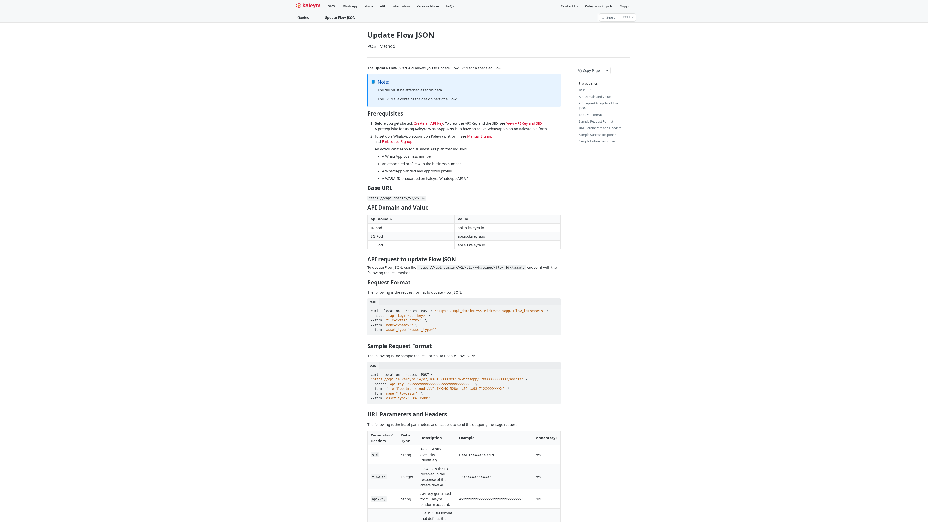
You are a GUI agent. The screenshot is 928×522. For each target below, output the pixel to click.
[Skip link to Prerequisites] (364, 113)
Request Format (590, 114)
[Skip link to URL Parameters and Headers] (364, 414)
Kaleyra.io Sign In (599, 6)
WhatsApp (350, 6)
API (382, 6)
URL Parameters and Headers (600, 128)
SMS (331, 6)
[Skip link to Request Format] (364, 282)
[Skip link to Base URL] (364, 188)
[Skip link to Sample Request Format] (364, 346)
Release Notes (428, 6)
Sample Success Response (597, 134)
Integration (401, 6)
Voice (369, 6)
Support (626, 6)
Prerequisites (588, 83)
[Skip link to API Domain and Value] (364, 207)
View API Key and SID (523, 123)
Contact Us (569, 6)
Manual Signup (479, 136)
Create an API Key (428, 123)
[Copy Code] (555, 309)
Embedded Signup (397, 141)
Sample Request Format (596, 121)
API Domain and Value (595, 96)
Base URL (585, 90)
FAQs (450, 6)
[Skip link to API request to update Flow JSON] (364, 259)
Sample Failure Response (597, 141)
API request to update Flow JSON (598, 105)
